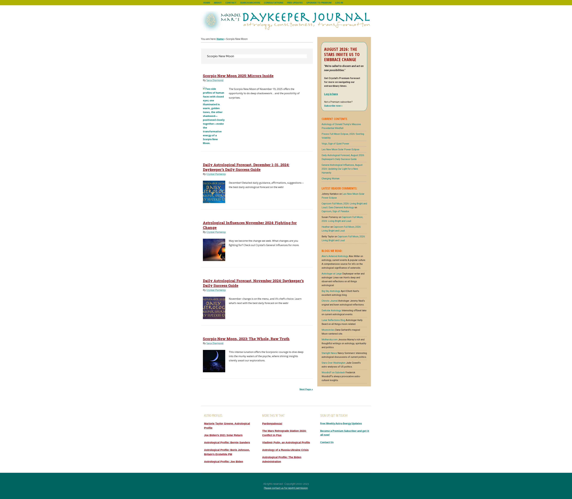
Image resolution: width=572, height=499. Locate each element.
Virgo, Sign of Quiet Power (335, 143)
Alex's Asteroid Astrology (335, 256)
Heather (326, 226)
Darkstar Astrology (331, 310)
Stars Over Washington (333, 362)
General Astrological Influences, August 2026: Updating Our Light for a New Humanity (342, 169)
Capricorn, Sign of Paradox (335, 211)
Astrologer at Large (332, 273)
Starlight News (329, 353)
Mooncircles (328, 329)
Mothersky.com (330, 339)
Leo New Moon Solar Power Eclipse (340, 149)
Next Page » (306, 389)
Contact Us (327, 442)
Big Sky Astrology (331, 291)
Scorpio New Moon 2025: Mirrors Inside (238, 75)
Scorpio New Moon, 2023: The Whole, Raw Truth (246, 338)
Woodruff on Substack (333, 372)
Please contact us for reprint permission (286, 487)
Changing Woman (330, 178)
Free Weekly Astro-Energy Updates (341, 423)
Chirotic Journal (330, 300)
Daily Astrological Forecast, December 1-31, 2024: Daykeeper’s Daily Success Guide (246, 167)
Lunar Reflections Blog (333, 320)
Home (220, 39)
